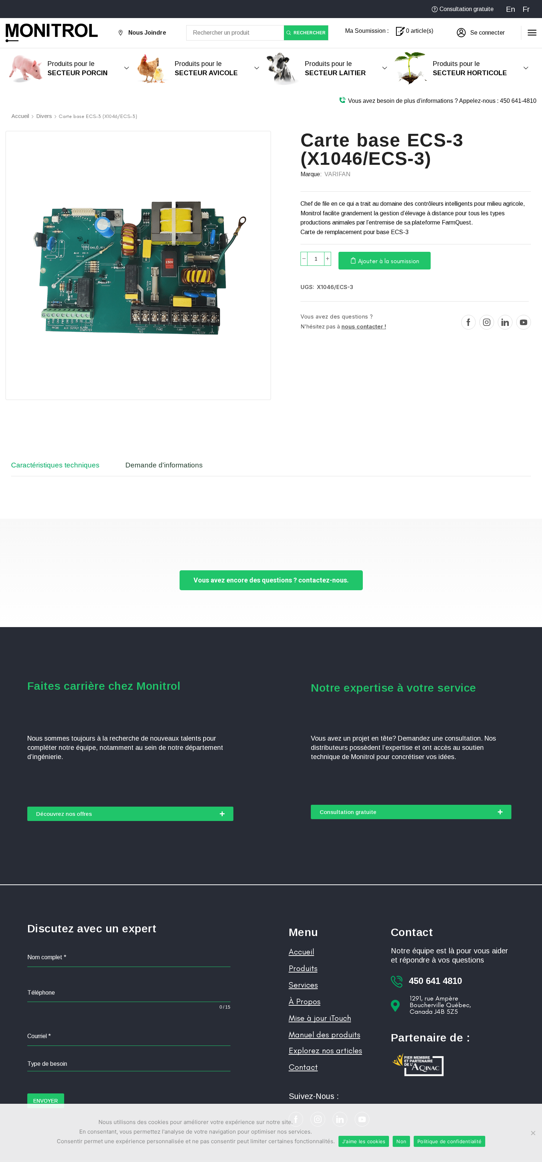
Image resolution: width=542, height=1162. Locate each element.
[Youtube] (523, 322)
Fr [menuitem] (526, 9)
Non (401, 1141)
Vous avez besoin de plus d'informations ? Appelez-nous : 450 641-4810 (442, 101)
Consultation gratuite (466, 9)
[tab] (61, 468)
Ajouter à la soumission (388, 261)
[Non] (532, 1133)
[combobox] (129, 1064)
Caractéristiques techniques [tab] (55, 465)
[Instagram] (486, 322)
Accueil (20, 116)
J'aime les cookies (364, 1141)
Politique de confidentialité (449, 1141)
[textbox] (129, 1064)
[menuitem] (510, 9)
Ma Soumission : (367, 31)
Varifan (337, 174)
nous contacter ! (363, 326)
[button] (481, 33)
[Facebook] (468, 322)
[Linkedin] (505, 322)
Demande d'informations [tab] (164, 465)
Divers (44, 116)
